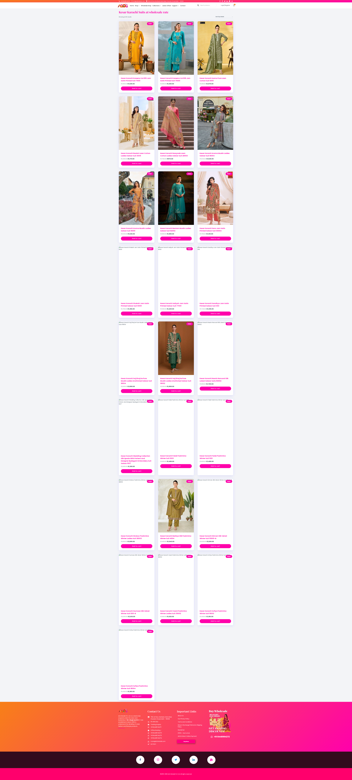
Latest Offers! (166, 6)
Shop (136, 6)
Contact (183, 6)
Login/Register (225, 5)
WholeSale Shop (146, 6)
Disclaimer (181, 730)
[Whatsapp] (229, 0)
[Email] (211, 760)
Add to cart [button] (136, 88)
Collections (156, 6)
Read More (121, 728)
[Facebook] (220, 0)
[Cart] (233, 5)
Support (174, 6)
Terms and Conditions (185, 722)
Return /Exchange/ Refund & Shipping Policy (190, 726)
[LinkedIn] (227, 0)
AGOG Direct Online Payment (187, 736)
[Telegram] (232, 0)
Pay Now (186, 741)
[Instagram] (222, 0)
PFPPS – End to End (184, 733)
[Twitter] (224, 0)
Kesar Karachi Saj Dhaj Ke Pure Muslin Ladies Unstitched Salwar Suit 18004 (136, 381)
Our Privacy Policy (183, 719)
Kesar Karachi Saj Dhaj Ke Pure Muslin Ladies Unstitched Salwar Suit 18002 (175, 381)
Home (132, 6)
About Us (181, 716)
